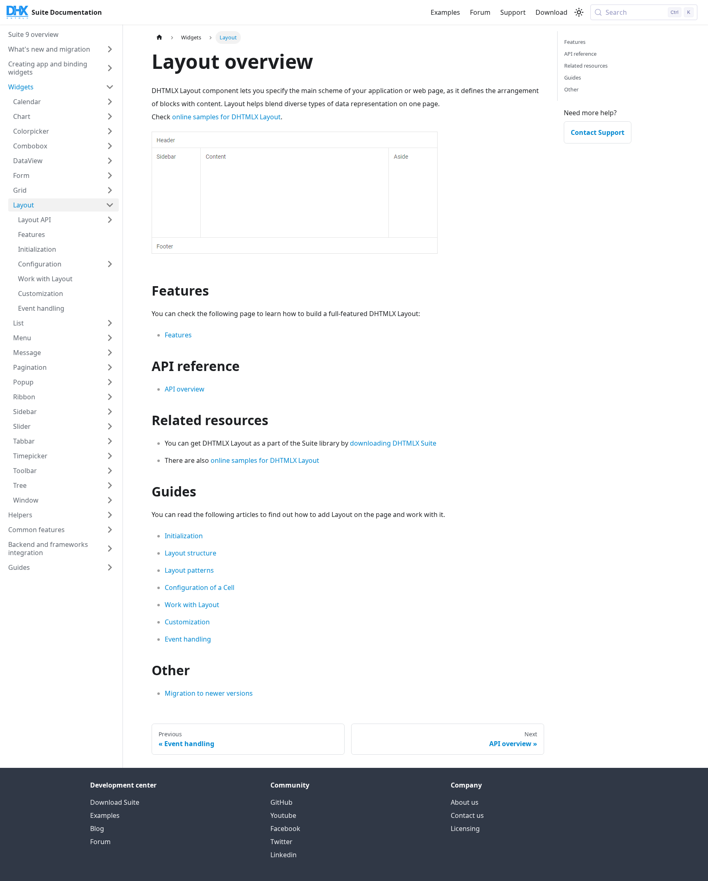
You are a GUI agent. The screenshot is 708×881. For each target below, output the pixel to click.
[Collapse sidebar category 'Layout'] (110, 205)
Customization (187, 621)
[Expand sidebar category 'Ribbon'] (110, 396)
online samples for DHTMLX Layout (226, 116)
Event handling (188, 639)
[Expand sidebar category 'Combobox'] (110, 146)
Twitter (281, 841)
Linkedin (283, 854)
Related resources (586, 65)
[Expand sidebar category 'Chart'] (110, 116)
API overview (184, 389)
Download (551, 12)
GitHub (281, 802)
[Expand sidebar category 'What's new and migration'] (110, 49)
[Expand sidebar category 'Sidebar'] (110, 411)
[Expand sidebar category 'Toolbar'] (110, 470)
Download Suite (114, 802)
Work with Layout (192, 604)
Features (178, 334)
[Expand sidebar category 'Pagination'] (110, 367)
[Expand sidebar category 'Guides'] (110, 567)
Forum (480, 12)
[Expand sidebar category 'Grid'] (110, 190)
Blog (97, 828)
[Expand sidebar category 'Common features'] (110, 529)
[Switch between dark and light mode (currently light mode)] (578, 12)
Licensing (465, 828)
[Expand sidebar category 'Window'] (110, 500)
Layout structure (190, 553)
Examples (445, 12)
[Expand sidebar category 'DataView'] (110, 160)
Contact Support (597, 132)
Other (571, 89)
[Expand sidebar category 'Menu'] (110, 337)
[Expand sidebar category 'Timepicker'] (110, 455)
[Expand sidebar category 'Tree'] (110, 485)
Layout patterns (189, 570)
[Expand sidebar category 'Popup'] (110, 382)
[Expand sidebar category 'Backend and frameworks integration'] (110, 548)
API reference (580, 53)
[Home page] (159, 37)
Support (513, 12)
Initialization (184, 535)
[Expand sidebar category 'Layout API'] (110, 219)
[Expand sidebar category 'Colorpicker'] (110, 131)
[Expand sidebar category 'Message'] (110, 352)
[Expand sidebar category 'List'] (110, 323)
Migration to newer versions (209, 693)
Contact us (467, 815)
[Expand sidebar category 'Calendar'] (110, 101)
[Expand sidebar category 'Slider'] (110, 426)
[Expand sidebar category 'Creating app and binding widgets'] (110, 68)
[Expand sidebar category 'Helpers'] (110, 514)
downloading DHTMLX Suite (393, 443)
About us (465, 802)
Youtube (283, 815)
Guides (572, 77)
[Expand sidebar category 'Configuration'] (110, 264)
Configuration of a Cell (199, 587)
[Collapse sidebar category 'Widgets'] (110, 86)
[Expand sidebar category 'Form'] (110, 175)
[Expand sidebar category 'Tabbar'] (110, 441)
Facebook (285, 828)
